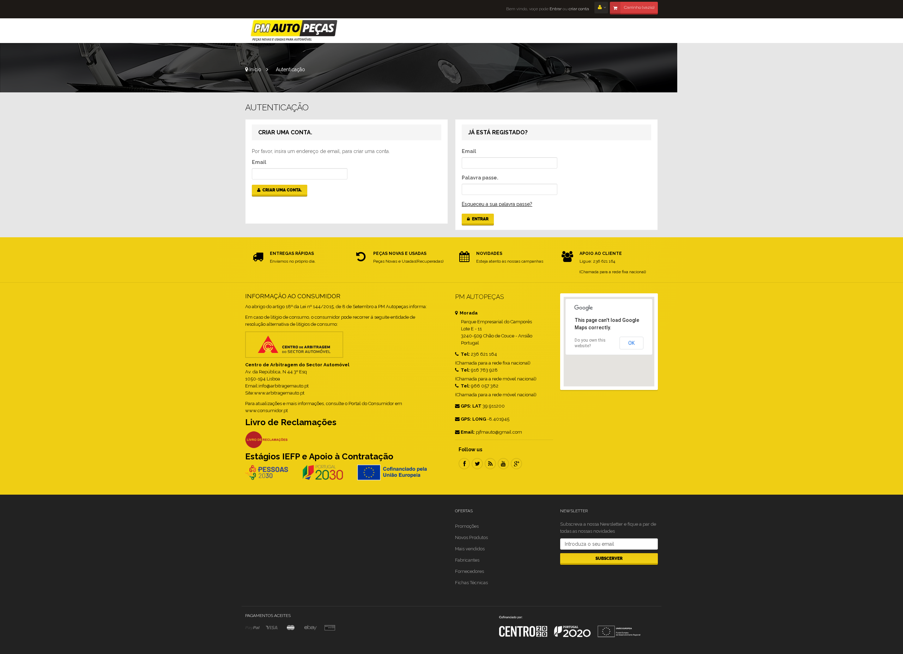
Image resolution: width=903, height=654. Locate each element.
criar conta (579, 8)
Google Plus (516, 463)
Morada (468, 313)
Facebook (464, 463)
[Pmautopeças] (294, 30)
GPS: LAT (471, 406)
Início (254, 69)
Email (259, 162)
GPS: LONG (473, 419)
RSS (490, 463)
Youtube (503, 463)
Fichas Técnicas (471, 582)
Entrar (555, 8)
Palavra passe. (480, 178)
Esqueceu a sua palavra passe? (497, 204)
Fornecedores (469, 571)
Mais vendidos (470, 548)
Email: (468, 432)
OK (631, 343)
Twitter (477, 463)
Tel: (465, 354)
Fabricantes (467, 560)
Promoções (467, 526)
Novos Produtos (471, 537)
